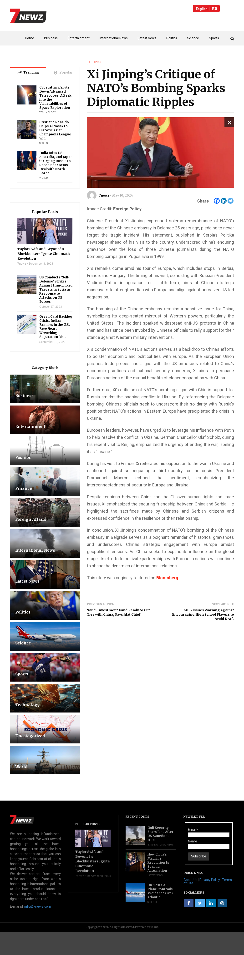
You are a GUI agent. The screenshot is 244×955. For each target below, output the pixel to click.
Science (193, 38)
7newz (104, 195)
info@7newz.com (37, 906)
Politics (171, 38)
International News (114, 38)
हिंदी (214, 9)
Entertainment (79, 38)
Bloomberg (167, 577)
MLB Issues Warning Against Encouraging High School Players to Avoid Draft (203, 614)
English (202, 9)
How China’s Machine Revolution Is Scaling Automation (158, 862)
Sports (214, 38)
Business (51, 38)
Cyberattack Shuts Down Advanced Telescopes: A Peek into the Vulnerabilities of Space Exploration (55, 97)
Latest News (147, 38)
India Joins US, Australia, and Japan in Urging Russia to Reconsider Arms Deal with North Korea (55, 163)
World (43, 178)
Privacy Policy (209, 880)
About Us (190, 880)
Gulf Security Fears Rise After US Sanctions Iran (160, 834)
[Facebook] (217, 201)
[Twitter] (231, 201)
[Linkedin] (224, 201)
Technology (47, 112)
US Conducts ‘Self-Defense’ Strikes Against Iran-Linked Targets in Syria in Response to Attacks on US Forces (55, 289)
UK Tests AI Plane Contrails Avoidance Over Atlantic (160, 891)
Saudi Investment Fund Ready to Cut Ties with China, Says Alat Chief (118, 612)
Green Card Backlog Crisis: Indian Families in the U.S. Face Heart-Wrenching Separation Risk (55, 327)
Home (29, 38)
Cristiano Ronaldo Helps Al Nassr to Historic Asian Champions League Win (55, 130)
